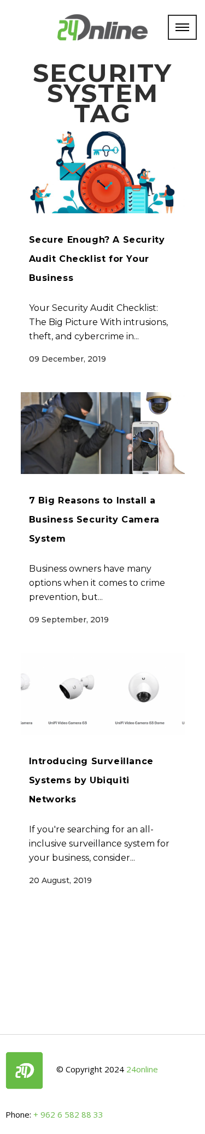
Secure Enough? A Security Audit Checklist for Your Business (97, 259)
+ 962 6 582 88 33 (68, 1114)
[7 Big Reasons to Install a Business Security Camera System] (103, 433)
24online (142, 1069)
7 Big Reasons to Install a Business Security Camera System (94, 519)
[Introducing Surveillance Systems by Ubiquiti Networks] (103, 694)
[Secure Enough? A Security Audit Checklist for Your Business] (103, 172)
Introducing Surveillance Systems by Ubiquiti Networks (91, 780)
